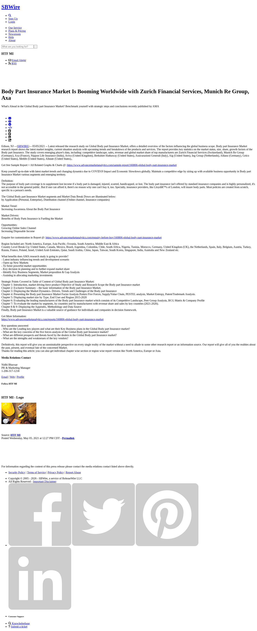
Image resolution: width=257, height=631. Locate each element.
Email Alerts (19, 60)
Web (12, 376)
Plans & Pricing (17, 30)
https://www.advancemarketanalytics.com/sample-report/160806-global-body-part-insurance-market (122, 165)
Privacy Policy (56, 472)
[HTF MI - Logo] (18, 423)
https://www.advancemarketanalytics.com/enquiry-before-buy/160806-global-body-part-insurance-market (104, 237)
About (11, 40)
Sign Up (13, 18)
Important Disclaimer (44, 481)
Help (11, 37)
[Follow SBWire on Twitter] (103, 545)
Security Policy (16, 472)
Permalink (68, 438)
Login (11, 21)
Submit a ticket (19, 626)
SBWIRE (23, 146)
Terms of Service (36, 472)
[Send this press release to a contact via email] (9, 118)
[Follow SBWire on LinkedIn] (39, 608)
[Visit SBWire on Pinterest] (167, 545)
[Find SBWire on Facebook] (39, 545)
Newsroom (14, 34)
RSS (14, 63)
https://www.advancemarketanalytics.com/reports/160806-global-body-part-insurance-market (52, 319)
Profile (20, 376)
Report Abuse (73, 472)
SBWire (10, 7)
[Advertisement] (128, 76)
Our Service (15, 27)
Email (4, 376)
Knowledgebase (21, 623)
